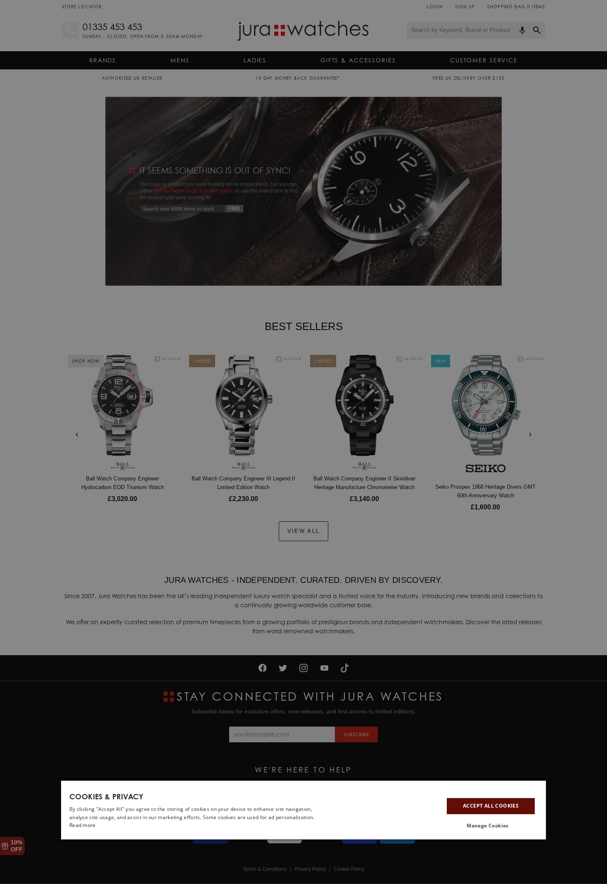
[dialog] (303, 810)
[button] (491, 825)
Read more (82, 825)
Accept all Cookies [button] (491, 805)
